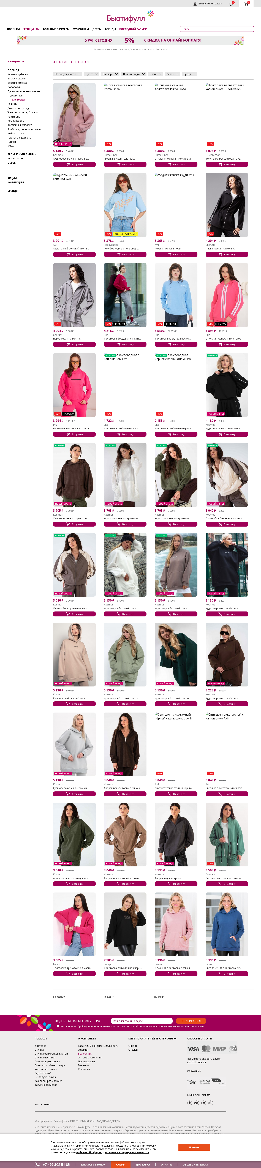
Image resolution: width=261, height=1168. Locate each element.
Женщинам (31, 29)
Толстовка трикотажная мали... (72, 968)
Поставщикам (86, 1061)
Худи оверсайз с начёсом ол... (122, 698)
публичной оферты (89, 1152)
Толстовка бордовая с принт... (122, 338)
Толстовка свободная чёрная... (173, 428)
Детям (97, 29)
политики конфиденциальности (127, 1152)
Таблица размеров (46, 1084)
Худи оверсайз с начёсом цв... (172, 698)
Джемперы (16, 95)
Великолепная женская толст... (72, 428)
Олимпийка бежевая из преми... (225, 518)
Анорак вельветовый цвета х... (71, 878)
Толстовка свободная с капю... (122, 428)
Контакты (84, 1069)
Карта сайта (42, 1104)
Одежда (123, 49)
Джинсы (12, 103)
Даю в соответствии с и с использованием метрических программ (132, 1026)
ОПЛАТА (166, 1164)
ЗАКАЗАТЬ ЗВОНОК (93, 1164)
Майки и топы (15, 133)
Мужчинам (81, 29)
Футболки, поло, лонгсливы (24, 129)
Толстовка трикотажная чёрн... (123, 968)
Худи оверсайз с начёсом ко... (223, 698)
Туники (11, 141)
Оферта (83, 1049)
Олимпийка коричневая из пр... (71, 608)
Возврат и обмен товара (50, 1065)
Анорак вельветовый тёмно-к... (123, 788)
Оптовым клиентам (90, 1057)
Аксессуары (15, 158)
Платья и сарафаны (19, 137)
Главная (98, 49)
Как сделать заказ (46, 1069)
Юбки (10, 146)
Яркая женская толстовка (119, 158)
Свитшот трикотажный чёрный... (174, 788)
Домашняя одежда (18, 108)
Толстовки (17, 99)
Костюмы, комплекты (20, 125)
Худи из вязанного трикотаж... (71, 518)
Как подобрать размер (48, 1081)
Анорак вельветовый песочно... (123, 878)
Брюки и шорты (16, 78)
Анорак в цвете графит (169, 878)
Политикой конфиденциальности (143, 1026)
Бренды (110, 29)
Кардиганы (13, 116)
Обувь (11, 162)
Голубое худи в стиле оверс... (121, 248)
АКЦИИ (120, 1164)
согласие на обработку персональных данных (87, 1026)
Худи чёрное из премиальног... (224, 428)
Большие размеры (56, 29)
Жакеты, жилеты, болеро (22, 112)
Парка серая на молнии (67, 338)
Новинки (13, 29)
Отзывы (133, 1049)
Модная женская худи (168, 248)
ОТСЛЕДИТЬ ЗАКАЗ (195, 1164)
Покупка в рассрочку (47, 1061)
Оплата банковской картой (51, 1053)
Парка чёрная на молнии (220, 248)
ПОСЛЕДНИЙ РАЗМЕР (133, 29)
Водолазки (14, 87)
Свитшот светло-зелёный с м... (224, 878)
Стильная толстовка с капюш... (173, 968)
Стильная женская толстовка (173, 158)
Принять (194, 1147)
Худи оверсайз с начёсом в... (121, 608)
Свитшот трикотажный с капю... (225, 788)
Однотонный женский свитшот (72, 248)
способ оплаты (196, 1062)
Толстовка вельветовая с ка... (224, 158)
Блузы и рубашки (17, 74)
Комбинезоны (15, 120)
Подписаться (191, 1021)
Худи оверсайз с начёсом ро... (71, 158)
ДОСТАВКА (143, 1164)
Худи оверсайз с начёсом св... (70, 788)
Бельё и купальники (21, 154)
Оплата (39, 1049)
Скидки (132, 1045)
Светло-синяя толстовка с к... (223, 968)
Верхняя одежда (17, 82)
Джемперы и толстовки (141, 49)
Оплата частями (45, 1057)
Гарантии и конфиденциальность (98, 1045)
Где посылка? (43, 1073)
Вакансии (83, 1065)
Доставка (40, 1045)
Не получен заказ (45, 1077)
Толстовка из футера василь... (173, 338)
